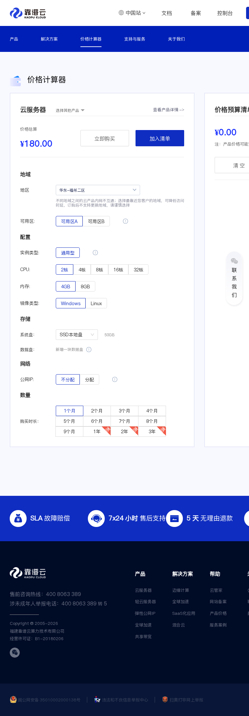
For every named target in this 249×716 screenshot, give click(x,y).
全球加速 (143, 625)
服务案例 (218, 625)
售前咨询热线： (45, 594)
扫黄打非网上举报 (186, 700)
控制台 (225, 13)
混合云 (178, 625)
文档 (166, 13)
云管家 (216, 590)
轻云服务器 (145, 601)
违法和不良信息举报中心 (125, 700)
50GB (109, 335)
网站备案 (218, 601)
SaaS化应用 (183, 613)
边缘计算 (180, 590)
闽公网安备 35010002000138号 (49, 700)
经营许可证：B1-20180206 (37, 638)
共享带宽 (143, 636)
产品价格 (218, 613)
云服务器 (143, 590)
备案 (196, 13)
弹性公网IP (145, 613)
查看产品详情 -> (168, 110)
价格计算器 (90, 39)
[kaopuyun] (28, 12)
